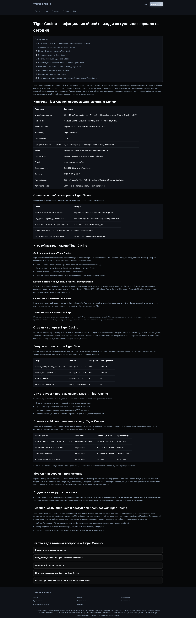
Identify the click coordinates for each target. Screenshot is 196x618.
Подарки (55, 11)
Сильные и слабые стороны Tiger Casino (56, 47)
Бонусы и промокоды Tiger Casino (53, 59)
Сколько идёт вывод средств (49, 565)
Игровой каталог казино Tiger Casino (55, 51)
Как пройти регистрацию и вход (50, 550)
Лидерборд (125, 597)
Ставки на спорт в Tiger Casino (52, 55)
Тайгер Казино (42, 4)
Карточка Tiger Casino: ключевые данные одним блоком (64, 43)
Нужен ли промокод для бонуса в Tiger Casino (57, 573)
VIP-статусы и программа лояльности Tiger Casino (61, 63)
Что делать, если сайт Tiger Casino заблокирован (59, 557)
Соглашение (126, 601)
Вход (145, 4)
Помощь (80, 604)
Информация (82, 601)
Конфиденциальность (41, 604)
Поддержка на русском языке (52, 74)
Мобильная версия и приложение (53, 70)
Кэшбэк (80, 597)
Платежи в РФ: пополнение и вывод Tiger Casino (60, 66)
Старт (37, 11)
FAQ (74, 11)
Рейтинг (66, 11)
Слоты (35, 597)
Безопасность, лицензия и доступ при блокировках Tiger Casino (67, 78)
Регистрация (156, 4)
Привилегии (37, 601)
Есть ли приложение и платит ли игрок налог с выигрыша (62, 580)
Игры (46, 11)
